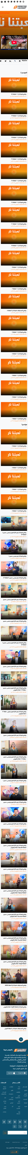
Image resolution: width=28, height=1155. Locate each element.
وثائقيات (18, 1092)
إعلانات (4, 1112)
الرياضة (25, 1103)
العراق (25, 1090)
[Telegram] (5, 61)
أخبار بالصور (18, 1102)
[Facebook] (20, 61)
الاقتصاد (25, 1099)
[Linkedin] (10, 61)
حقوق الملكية (7, 1142)
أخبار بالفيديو (18, 1107)
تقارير (12, 1090)
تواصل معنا (4, 1102)
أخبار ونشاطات (11, 1098)
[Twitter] (15, 61)
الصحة (25, 1106)
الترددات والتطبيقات (3, 1093)
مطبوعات (11, 1094)
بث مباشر (13, 1152)
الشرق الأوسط (25, 1094)
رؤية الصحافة (18, 1112)
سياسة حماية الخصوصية (16, 1142)
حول (5, 1097)
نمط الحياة (19, 1087)
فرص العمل (4, 1107)
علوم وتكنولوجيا (17, 1096)
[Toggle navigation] (2, 7)
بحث (5, 1132)
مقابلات (11, 1086)
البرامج (11, 1103)
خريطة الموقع (4, 1087)
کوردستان (25, 1086)
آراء (12, 1106)
